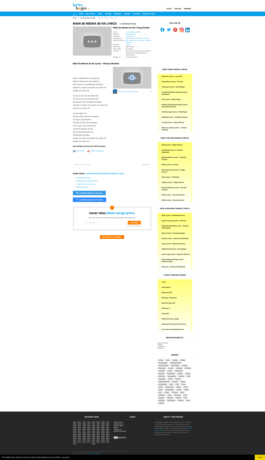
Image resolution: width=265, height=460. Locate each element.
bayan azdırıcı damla (19, 410)
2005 (89, 438)
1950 (93, 426)
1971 (79, 431)
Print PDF (80, 151)
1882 (74, 422)
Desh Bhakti (171, 373)
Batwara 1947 (167, 292)
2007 (98, 438)
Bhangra (179, 368)
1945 (107, 424)
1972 (84, 431)
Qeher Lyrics (173, 195)
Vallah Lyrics (173, 200)
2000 (103, 436)
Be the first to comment (112, 237)
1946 (74, 426)
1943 (98, 424)
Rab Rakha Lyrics (83, 178)
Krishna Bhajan (163, 365)
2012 (84, 440)
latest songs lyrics (120, 213)
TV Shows (136, 14)
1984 (103, 433)
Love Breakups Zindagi (133, 32)
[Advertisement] (174, 50)
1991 (98, 435)
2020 (84, 442)
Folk (189, 376)
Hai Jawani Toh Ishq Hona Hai (173, 329)
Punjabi (108, 14)
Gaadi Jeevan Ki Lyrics (174, 221)
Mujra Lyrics (173, 215)
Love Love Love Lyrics (85, 184)
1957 (88, 427)
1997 (88, 436)
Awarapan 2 (166, 287)
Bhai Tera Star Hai (168, 303)
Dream (188, 373)
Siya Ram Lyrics (172, 76)
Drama (180, 373)
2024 (103, 442)
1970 (74, 431)
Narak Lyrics (170, 165)
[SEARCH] (191, 14)
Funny (170, 379)
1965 (88, 429)
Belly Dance (179, 371)
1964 (84, 429)
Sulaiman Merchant (143, 38)
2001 (107, 436)
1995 (79, 436)
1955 (79, 427)
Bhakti (161, 360)
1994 (74, 436)
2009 (107, 438)
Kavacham (162, 368)
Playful (128, 44)
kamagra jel (37, 410)
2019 (79, 442)
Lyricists (160, 348)
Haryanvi (117, 14)
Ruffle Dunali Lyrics (174, 249)
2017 (107, 440)
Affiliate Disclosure (120, 431)
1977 (107, 431)
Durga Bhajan (163, 363)
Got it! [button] (260, 457)
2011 (79, 440)
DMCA (116, 427)
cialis (10, 410)
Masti (161, 387)
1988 (84, 435)
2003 (79, 438)
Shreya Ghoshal (131, 34)
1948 (84, 426)
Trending (187, 9)
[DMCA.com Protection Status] (120, 438)
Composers (161, 346)
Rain (182, 392)
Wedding (161, 400)
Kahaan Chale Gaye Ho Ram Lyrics (175, 106)
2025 (107, 442)
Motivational (169, 387)
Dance (170, 371)
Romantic (178, 395)
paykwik (29, 410)
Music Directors (163, 343)
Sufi (186, 398)
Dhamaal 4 (166, 308)
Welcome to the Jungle (170, 319)
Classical (162, 371)
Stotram (181, 400)
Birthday (188, 368)
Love (184, 384)
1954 (74, 427)
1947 (79, 426)
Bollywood (90, 14)
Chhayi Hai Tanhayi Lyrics (87, 181)
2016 (103, 440)
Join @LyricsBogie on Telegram (91, 193)
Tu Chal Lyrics (173, 122)
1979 (79, 433)
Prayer (167, 392)
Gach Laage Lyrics (176, 254)
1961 (107, 427)
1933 (88, 422)
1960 (103, 427)
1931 (79, 422)
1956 (84, 427)
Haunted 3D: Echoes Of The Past (174, 324)
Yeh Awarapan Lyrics (174, 112)
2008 (103, 438)
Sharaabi (170, 398)
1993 (107, 435)
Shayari (179, 398)
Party (160, 389)
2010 (74, 440)
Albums (127, 14)
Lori (178, 384)
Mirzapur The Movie (169, 298)
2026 (74, 444)
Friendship (162, 379)
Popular (177, 9)
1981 (88, 433)
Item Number (163, 384)
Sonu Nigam (140, 40)
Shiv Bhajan (171, 400)
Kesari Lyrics (173, 244)
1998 (93, 436)
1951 (98, 426)
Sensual (161, 398)
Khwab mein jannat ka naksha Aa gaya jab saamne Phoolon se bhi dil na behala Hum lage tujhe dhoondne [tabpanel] (90, 109)
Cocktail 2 (165, 314)
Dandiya (161, 373)
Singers (160, 345)
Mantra (171, 368)
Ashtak (175, 360)
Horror (183, 381)
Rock (170, 395)
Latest (169, 9)
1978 (74, 433)
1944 (103, 424)
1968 (103, 429)
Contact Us (117, 429)
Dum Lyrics (171, 99)
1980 (84, 433)
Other (185, 387)
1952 (103, 426)
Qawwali (175, 392)
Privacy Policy (118, 426)
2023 (98, 442)
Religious (162, 395)
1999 (98, 436)
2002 (74, 438)
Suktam (161, 403)
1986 (74, 435)
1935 (98, 422)
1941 (88, 424)
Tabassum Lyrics (173, 87)
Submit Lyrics (118, 422)
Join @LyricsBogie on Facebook (91, 200)
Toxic (164, 282)
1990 (93, 435)
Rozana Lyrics (82, 187)
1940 (84, 424)
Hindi (100, 14)
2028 (93, 444)
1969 (107, 429)
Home (81, 14)
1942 (93, 424)
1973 (88, 431)
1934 (93, 422)
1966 (93, 429)
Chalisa (185, 365)
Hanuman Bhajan (176, 363)
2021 (88, 442)
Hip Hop (175, 381)
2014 (93, 440)
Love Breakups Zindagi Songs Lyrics (105, 174)
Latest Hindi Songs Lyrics (93, 453)
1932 (84, 422)
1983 (98, 433)
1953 (107, 426)
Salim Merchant (131, 38)
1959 (98, 427)
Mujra (179, 387)
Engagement (172, 376)
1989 (88, 435)
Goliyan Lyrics (173, 182)
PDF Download (97, 151)
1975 (98, 431)
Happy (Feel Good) (164, 381)
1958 (93, 427)
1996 (84, 436)
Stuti (188, 400)
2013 (88, 440)
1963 (79, 429)
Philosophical (170, 389)
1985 (107, 433)
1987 (79, 435)
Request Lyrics (149, 14)
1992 (103, 435)
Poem (186, 389)
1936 (103, 422)
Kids (171, 384)
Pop (160, 392)
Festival (182, 376)
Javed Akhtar (130, 36)
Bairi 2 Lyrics (173, 233)
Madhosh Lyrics (175, 117)
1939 (79, 424)
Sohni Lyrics (172, 145)
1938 (74, 424)
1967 (98, 429)
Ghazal (178, 379)
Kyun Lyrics (171, 177)
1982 (93, 433)
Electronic (162, 376)
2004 (84, 438)
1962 (74, 429)
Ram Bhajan (175, 365)
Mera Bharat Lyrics (172, 82)
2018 (74, 442)
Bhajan (183, 360)
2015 (98, 440)
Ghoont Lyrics (175, 238)
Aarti (168, 360)
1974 (93, 431)
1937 (107, 422)
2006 (93, 438)
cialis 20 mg (4, 410)
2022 (93, 442)
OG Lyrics (173, 267)
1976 (103, 431)
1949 (88, 426)
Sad (185, 395)
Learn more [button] (65, 457)
